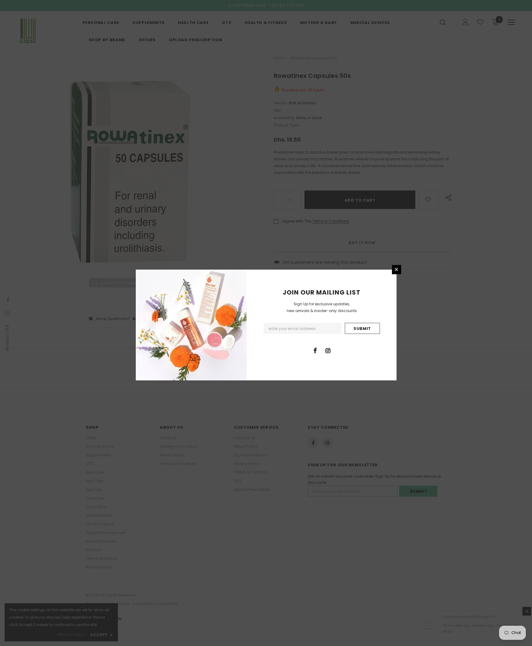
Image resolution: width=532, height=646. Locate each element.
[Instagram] (327, 350)
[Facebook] (315, 350)
